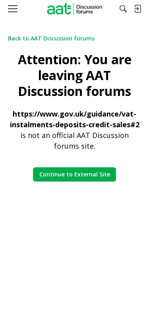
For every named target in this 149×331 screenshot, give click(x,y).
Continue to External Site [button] (74, 174)
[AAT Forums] (74, 8)
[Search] (123, 8)
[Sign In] (137, 8)
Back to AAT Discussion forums (51, 38)
